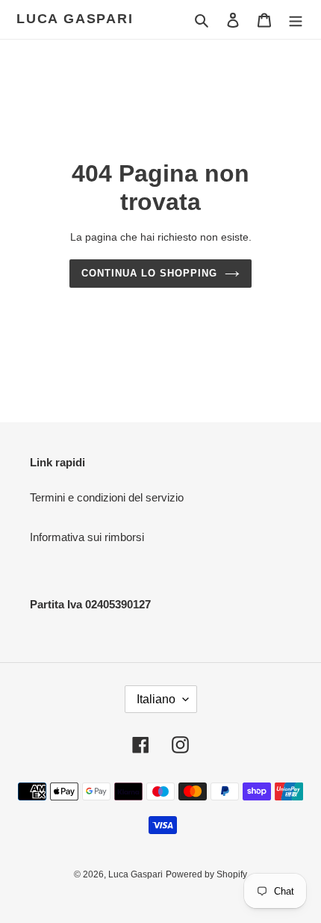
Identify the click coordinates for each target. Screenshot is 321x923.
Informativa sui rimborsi (87, 537)
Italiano (156, 699)
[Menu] (295, 20)
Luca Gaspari (75, 18)
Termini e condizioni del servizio (107, 497)
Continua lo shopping (149, 273)
